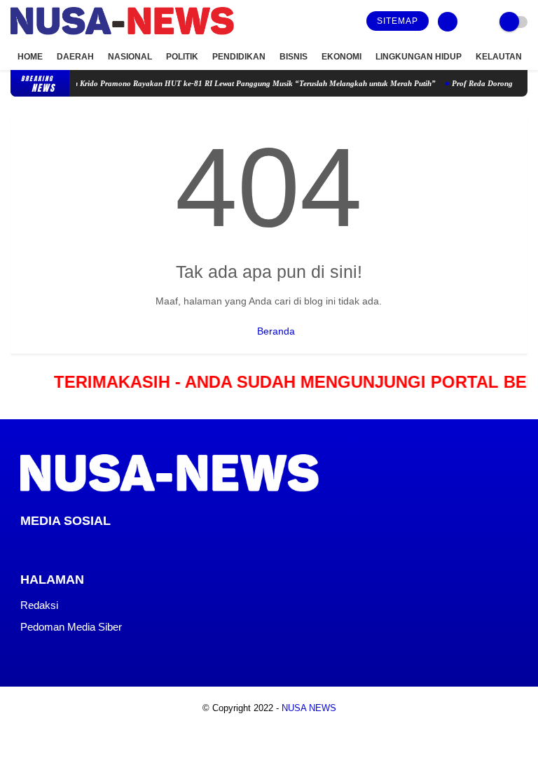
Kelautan (499, 57)
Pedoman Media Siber (71, 627)
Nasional (130, 57)
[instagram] (100, 546)
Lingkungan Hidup (418, 57)
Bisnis (294, 57)
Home (30, 57)
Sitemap (397, 21)
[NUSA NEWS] (122, 36)
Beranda (274, 331)
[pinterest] (81, 546)
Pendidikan (238, 57)
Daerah (75, 57)
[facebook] (24, 546)
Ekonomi (341, 57)
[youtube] (119, 546)
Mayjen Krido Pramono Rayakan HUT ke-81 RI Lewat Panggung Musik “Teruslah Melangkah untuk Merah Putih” (237, 83)
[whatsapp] (62, 546)
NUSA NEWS (309, 708)
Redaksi (39, 605)
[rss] (138, 546)
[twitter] (43, 546)
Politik (182, 57)
